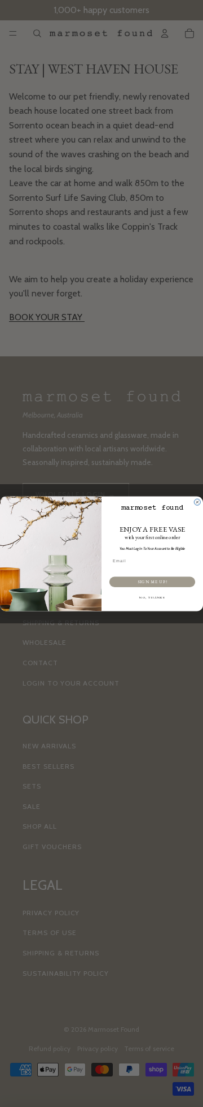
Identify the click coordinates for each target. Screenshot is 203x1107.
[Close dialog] (197, 502)
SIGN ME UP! (152, 581)
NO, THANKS (152, 598)
